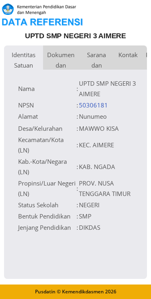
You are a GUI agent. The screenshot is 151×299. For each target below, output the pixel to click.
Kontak (128, 55)
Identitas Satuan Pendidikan (23, 60)
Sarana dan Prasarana (96, 60)
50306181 (93, 105)
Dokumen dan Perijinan (60, 60)
